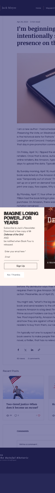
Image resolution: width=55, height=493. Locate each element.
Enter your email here (14, 251)
